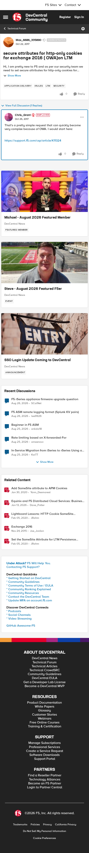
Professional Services (44, 747)
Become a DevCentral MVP (45, 686)
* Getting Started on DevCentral (28, 578)
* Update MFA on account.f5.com (29, 600)
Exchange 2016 (21, 526)
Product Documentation (44, 703)
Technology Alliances (44, 780)
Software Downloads (44, 755)
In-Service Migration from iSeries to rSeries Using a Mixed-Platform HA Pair (46, 450)
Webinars (44, 719)
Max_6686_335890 (28, 40)
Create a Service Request (44, 751)
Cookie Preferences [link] (44, 838)
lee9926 (36, 416)
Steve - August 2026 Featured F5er (33, 289)
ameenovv (37, 442)
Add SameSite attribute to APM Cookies (39, 488)
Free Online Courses (44, 723)
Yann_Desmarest (40, 492)
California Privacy (65, 824)
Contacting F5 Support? (23, 567)
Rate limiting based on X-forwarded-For (38, 437)
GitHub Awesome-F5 (20, 625)
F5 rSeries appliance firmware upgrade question (44, 399)
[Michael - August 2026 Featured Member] (44, 191)
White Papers (44, 707)
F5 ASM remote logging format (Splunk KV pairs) (45, 412)
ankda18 (36, 429)
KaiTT (34, 454)
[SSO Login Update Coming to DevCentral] (44, 334)
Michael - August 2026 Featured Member (37, 217)
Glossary (44, 711)
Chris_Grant (23, 115)
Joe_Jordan (37, 531)
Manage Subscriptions (44, 743)
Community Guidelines (44, 674)
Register (65, 17)
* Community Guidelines (23, 582)
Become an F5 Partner (44, 783)
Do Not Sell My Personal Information (44, 831)
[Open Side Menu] (5, 17)
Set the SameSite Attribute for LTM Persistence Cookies (43, 539)
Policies (35, 824)
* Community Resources (22, 593)
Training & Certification (44, 726)
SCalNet (36, 403)
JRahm (35, 518)
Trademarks (20, 824)
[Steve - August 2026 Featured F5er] (44, 262)
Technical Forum (16, 28)
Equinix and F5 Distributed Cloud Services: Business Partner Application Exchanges (47, 501)
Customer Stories (44, 715)
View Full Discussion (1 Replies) (23, 105)
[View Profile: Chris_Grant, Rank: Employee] (9, 117)
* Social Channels (18, 615)
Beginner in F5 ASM (25, 425)
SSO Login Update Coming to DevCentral (37, 360)
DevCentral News (14, 223)
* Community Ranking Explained (28, 589)
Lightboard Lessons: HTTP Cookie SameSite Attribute (42, 514)
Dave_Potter (37, 505)
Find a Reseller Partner (44, 775)
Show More (14, 75)
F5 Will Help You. (28, 563)
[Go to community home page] (30, 17)
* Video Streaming (19, 618)
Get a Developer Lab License (44, 682)
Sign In (79, 17)
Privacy (47, 824)
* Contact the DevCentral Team (27, 596)
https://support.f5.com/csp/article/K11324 (33, 140)
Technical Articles (44, 666)
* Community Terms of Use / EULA (29, 585)
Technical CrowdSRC (44, 670)
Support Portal (44, 759)
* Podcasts (13, 611)
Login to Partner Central (44, 787)
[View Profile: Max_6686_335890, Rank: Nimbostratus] (8, 42)
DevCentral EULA (44, 678)
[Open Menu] (83, 29)
